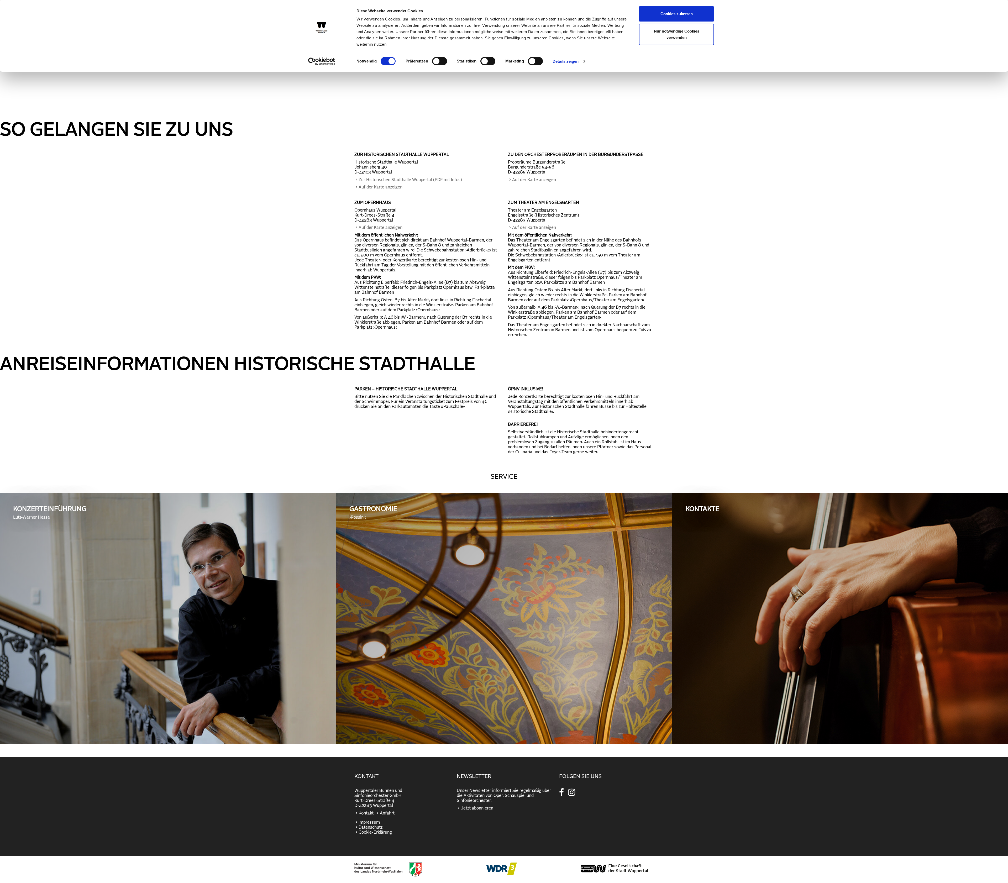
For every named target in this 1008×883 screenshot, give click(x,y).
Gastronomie (373, 512)
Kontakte (702, 509)
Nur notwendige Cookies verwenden (676, 34)
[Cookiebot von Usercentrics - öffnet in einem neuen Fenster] (322, 61)
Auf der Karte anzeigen (380, 187)
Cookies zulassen (676, 14)
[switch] (439, 61)
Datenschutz (370, 827)
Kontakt (366, 813)
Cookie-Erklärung (375, 832)
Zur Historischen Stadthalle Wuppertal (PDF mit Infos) (410, 180)
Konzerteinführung (49, 512)
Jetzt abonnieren (477, 808)
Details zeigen (566, 61)
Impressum (369, 822)
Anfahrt (387, 813)
